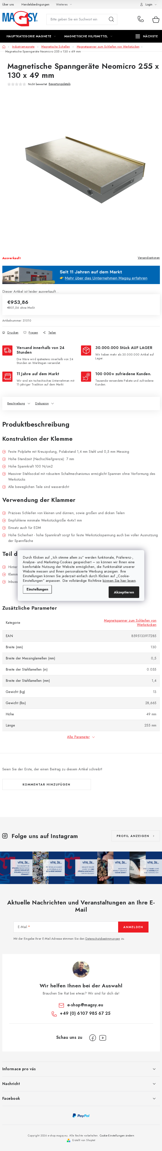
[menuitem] (31, 36)
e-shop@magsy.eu (85, 1005)
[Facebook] (92, 1037)
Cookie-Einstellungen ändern (117, 1136)
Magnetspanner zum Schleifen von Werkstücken (130, 622)
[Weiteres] (146, 36)
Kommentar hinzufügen (46, 784)
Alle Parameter (78, 737)
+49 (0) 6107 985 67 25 (142, 19)
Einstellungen (37, 589)
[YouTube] (102, 1037)
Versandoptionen (149, 258)
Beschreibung (16, 403)
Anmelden (133, 927)
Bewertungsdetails (59, 84)
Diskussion (42, 403)
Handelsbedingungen (35, 4)
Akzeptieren (124, 592)
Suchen (111, 19)
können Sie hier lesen (119, 580)
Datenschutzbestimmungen (102, 939)
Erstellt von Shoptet (83, 1140)
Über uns (8, 4)
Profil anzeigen (133, 836)
